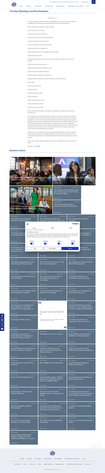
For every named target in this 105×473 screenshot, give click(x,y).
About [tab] (70, 228)
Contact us (25, 464)
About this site (17, 464)
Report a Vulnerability (48, 464)
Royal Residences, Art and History (75, 6)
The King (20, 6)
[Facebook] (37, 146)
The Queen (28, 6)
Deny (35, 248)
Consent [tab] (34, 228)
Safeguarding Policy (59, 464)
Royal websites (84, 2)
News (88, 6)
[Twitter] (39, 146)
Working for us (87, 464)
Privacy (39, 464)
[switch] (45, 244)
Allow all (70, 248)
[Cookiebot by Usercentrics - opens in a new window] (73, 224)
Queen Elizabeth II (60, 6)
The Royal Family (49, 6)
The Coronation (38, 6)
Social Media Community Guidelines (74, 464)
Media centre (33, 464)
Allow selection (52, 248)
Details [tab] (52, 228)
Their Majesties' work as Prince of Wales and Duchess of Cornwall (64, 1)
